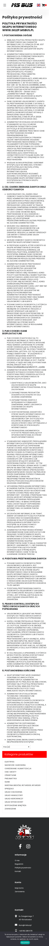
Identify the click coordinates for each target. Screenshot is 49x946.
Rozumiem (25, 942)
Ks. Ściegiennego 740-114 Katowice (26, 918)
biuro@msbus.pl (25, 925)
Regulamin (19, 864)
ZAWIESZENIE (10, 808)
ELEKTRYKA (9, 761)
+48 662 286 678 (25, 931)
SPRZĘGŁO (9, 788)
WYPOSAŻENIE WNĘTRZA (15, 805)
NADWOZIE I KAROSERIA (15, 765)
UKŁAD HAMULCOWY (14, 795)
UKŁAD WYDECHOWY (14, 802)
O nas (17, 860)
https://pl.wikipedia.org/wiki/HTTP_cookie (26, 367)
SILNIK (7, 782)
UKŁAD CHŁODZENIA (13, 792)
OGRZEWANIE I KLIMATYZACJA (18, 768)
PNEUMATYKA (11, 778)
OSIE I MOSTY (10, 772)
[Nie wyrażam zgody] (46, 939)
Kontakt (18, 871)
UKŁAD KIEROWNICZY (14, 798)
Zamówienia (19, 891)
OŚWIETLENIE (10, 775)
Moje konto (19, 888)
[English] (39, 5)
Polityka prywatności (23, 868)
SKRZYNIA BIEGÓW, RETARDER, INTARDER (22, 785)
